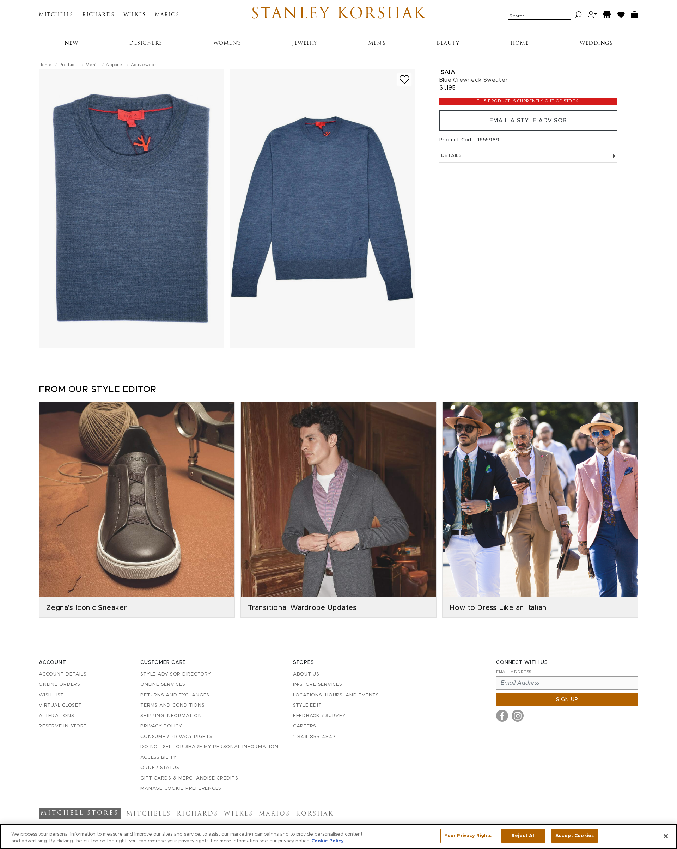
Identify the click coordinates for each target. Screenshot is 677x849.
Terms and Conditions (172, 705)
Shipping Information (171, 716)
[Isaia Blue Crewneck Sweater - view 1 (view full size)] (131, 208)
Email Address (513, 672)
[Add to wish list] (404, 79)
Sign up (567, 699)
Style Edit (307, 705)
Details (451, 155)
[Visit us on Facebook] (502, 716)
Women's (227, 43)
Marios (167, 15)
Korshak (315, 814)
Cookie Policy (327, 841)
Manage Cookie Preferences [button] (180, 788)
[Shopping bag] (634, 15)
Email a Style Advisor (528, 120)
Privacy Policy (161, 726)
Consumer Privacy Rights (176, 736)
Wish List (51, 695)
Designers (145, 43)
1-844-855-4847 (314, 736)
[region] (338, 836)
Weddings (596, 43)
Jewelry (304, 43)
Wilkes (134, 15)
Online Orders (59, 684)
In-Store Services (317, 684)
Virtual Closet (60, 705)
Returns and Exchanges (174, 695)
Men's (377, 43)
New (71, 43)
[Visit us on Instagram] (518, 716)
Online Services (162, 684)
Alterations (56, 716)
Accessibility (158, 757)
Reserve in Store (63, 726)
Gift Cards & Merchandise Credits (189, 778)
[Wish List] (621, 15)
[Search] (578, 15)
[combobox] (539, 15)
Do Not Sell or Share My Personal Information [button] (209, 747)
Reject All (524, 835)
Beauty (448, 43)
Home (519, 43)
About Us (306, 674)
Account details (62, 674)
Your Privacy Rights (468, 835)
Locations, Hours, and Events (336, 695)
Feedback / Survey (319, 716)
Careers (304, 726)
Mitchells (56, 15)
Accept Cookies (574, 835)
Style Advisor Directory (175, 674)
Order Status (159, 767)
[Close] (665, 836)
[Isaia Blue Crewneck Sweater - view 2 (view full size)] (322, 208)
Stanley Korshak (338, 14)
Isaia (447, 72)
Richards (98, 15)
